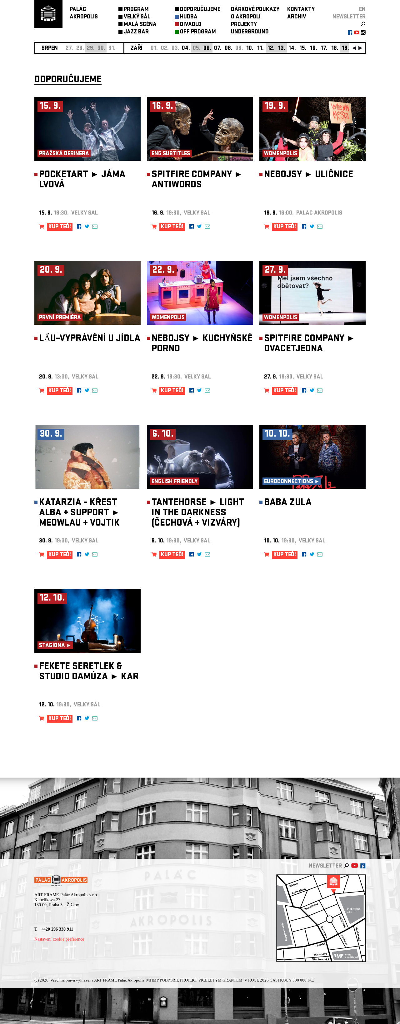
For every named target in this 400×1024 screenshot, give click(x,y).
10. (249, 48)
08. (228, 48)
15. (303, 48)
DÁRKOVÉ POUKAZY (255, 9)
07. (218, 48)
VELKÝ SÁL (137, 17)
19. (345, 48)
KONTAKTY (301, 9)
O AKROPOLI (246, 17)
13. (281, 48)
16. (313, 48)
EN (362, 9)
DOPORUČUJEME (200, 9)
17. (324, 48)
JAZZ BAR (136, 32)
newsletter (349, 17)
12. (271, 48)
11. (260, 48)
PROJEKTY (244, 24)
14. (292, 48)
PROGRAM (136, 9)
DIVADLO (191, 24)
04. (186, 48)
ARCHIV (296, 17)
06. (207, 48)
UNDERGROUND (250, 32)
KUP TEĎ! (59, 227)
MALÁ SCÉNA (140, 24)
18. (334, 48)
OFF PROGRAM (198, 32)
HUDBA (189, 17)
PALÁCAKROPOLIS (84, 13)
